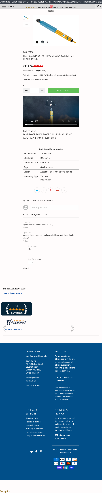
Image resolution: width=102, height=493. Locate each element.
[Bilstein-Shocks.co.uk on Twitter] (32, 452)
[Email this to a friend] (64, 190)
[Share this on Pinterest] (50, 190)
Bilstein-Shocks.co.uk (68, 450)
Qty (25, 85)
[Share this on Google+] (57, 190)
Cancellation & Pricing (35, 432)
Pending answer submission (57, 225)
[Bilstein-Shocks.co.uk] (51, 6)
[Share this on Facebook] (44, 190)
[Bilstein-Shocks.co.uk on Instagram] (41, 452)
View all (26, 268)
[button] (29, 262)
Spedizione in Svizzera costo (34, 225)
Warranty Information (34, 429)
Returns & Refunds (33, 422)
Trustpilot (5, 491)
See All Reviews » (12, 293)
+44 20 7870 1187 (33, 386)
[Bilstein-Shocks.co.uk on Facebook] (36, 452)
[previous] (35, 30)
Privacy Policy (60, 438)
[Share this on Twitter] (37, 190)
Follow (25, 228)
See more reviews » (12, 329)
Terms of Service (32, 425)
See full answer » (35, 259)
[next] (76, 30)
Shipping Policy (32, 418)
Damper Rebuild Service (35, 436)
